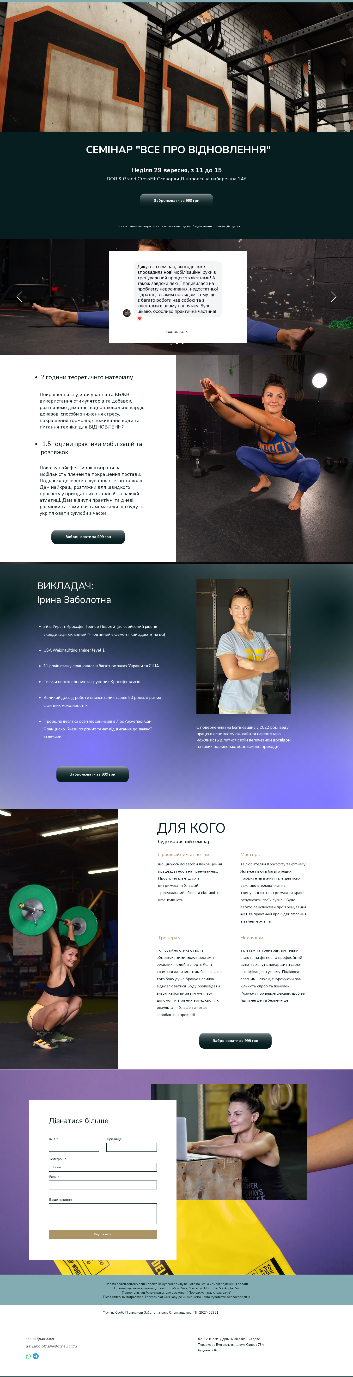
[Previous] (19, 297)
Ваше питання (60, 1199)
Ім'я (52, 1139)
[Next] (333, 297)
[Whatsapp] (28, 1356)
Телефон (56, 1159)
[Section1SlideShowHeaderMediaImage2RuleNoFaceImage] (176, 343)
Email (53, 1176)
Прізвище (114, 1139)
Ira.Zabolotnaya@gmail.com (51, 1346)
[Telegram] (36, 1356)
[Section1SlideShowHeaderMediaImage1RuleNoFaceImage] (170, 343)
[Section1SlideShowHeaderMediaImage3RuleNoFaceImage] (182, 343)
